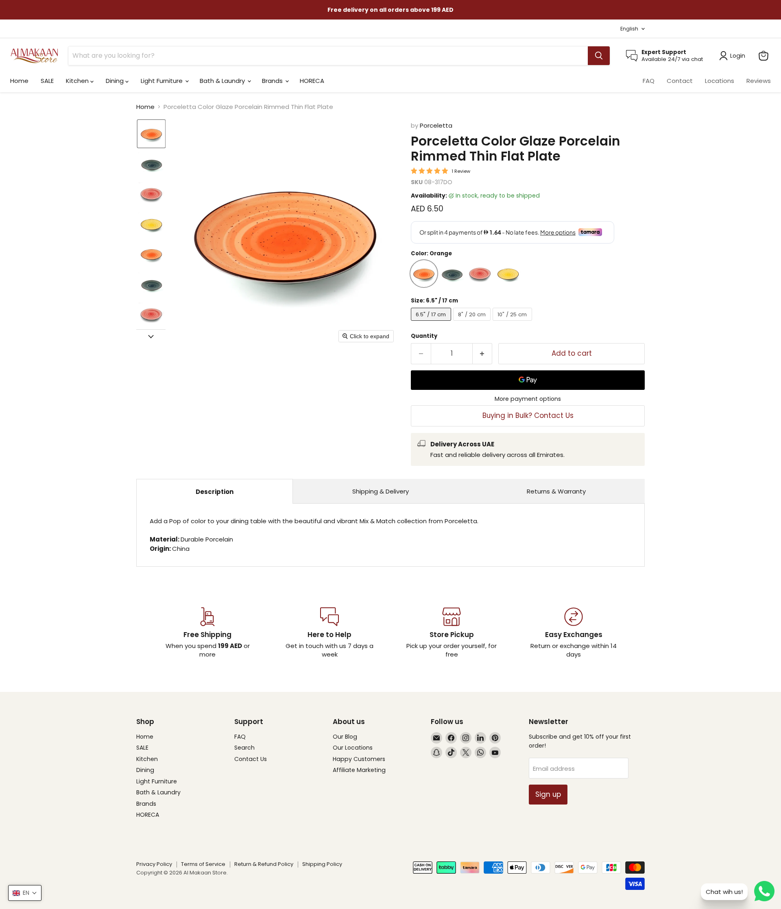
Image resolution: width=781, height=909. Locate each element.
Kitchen (78, 80)
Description (214, 491)
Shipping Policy (322, 864)
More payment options (528, 399)
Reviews (758, 80)
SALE (47, 80)
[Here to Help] (329, 632)
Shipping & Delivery (380, 491)
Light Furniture (162, 80)
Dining (115, 80)
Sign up (548, 794)
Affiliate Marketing (359, 770)
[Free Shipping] (207, 632)
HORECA (312, 80)
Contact (680, 80)
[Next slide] (151, 335)
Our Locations (353, 748)
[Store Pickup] (451, 632)
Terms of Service (203, 864)
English (629, 28)
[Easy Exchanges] (574, 632)
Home (19, 80)
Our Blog (345, 737)
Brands (273, 80)
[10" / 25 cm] (513, 322)
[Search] (599, 55)
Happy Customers (359, 759)
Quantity (424, 336)
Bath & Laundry (223, 80)
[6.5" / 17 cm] (432, 322)
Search (244, 748)
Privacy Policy (154, 864)
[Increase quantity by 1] (483, 353)
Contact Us (250, 759)
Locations (719, 80)
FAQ (648, 80)
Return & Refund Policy (263, 864)
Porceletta (436, 125)
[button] (151, 134)
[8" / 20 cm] (473, 322)
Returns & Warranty (556, 491)
